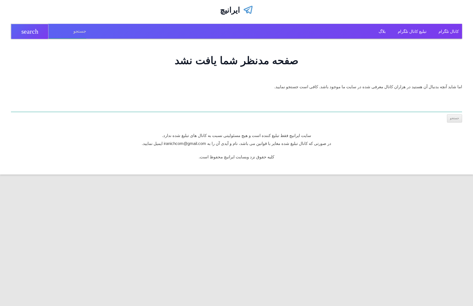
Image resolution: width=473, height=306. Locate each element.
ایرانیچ (230, 10)
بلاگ (382, 31)
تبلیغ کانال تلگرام (412, 31)
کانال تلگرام (449, 31)
